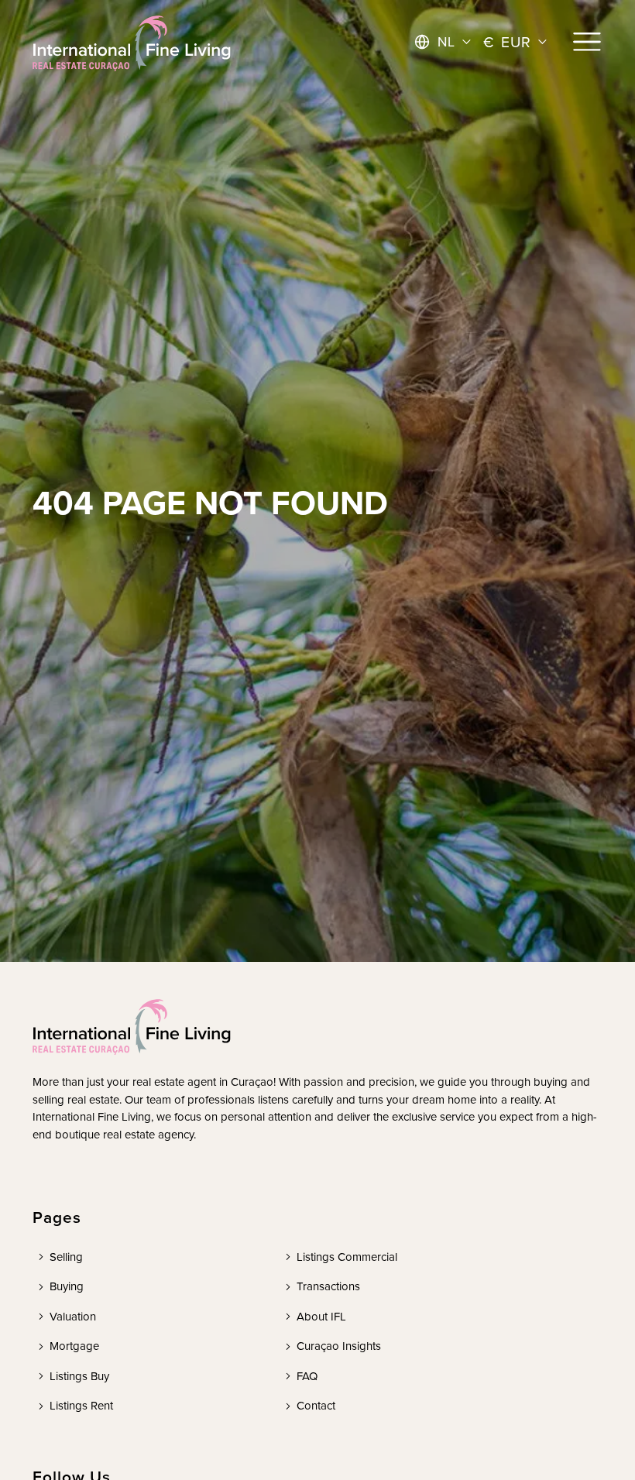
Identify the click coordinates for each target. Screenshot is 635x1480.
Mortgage (74, 1345)
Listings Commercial (347, 1256)
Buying (67, 1286)
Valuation (73, 1316)
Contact (316, 1405)
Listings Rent (81, 1405)
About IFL (321, 1316)
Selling (66, 1256)
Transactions (328, 1286)
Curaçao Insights (339, 1345)
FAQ (307, 1376)
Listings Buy (79, 1376)
